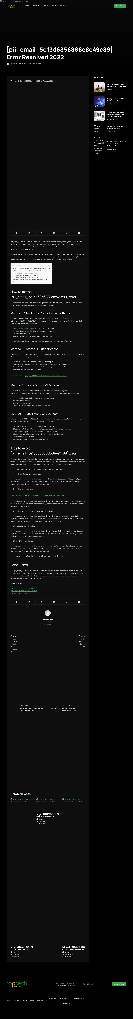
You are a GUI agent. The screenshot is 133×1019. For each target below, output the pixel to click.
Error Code (37, 64)
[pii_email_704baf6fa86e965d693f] (24, 591)
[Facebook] (17, 233)
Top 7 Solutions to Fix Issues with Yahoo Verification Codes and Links (116, 144)
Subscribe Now (119, 984)
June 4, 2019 (111, 131)
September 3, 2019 (113, 119)
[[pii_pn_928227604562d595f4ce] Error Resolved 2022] (47, 804)
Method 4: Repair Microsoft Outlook (27, 277)
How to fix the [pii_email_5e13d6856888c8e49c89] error (31, 269)
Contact (63, 6)
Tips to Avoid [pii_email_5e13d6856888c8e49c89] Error (31, 279)
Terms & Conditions (78, 998)
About (45, 6)
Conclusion (17, 282)
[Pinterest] (42, 233)
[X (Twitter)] (29, 233)
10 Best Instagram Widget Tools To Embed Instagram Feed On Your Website (116, 114)
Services (36, 6)
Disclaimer (66, 1003)
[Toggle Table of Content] (47, 265)
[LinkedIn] (54, 233)
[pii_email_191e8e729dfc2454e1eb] (23, 588)
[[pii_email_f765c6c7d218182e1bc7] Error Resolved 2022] (73, 871)
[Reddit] (66, 233)
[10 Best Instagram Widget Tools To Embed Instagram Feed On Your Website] (99, 116)
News (54, 6)
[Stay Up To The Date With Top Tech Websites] (99, 101)
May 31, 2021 (111, 104)
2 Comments (66, 957)
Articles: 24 (47, 624)
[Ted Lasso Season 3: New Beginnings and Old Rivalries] (99, 87)
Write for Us (52, 998)
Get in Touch (120, 6)
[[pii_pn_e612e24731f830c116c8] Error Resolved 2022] (22, 871)
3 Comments (15, 957)
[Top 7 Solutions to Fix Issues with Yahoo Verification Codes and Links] (99, 146)
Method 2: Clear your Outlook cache (27, 273)
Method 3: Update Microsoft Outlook (27, 275)
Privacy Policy (63, 998)
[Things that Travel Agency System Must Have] (99, 129)
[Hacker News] (79, 233)
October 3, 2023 (112, 90)
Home (27, 6)
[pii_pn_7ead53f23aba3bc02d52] (23, 593)
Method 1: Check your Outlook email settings (29, 271)
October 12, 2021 (112, 149)
